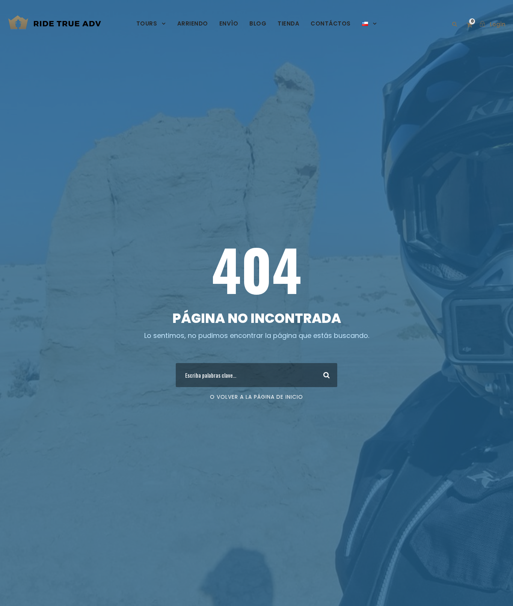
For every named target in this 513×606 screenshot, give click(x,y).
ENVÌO (228, 23)
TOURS (146, 23)
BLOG (257, 23)
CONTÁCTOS (331, 23)
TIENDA (288, 23)
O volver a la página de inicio (256, 397)
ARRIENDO (192, 23)
